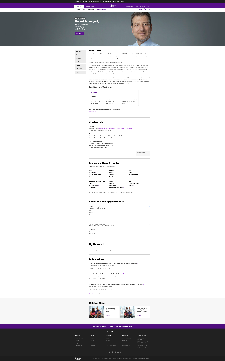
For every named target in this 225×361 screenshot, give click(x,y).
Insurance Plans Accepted (104, 163)
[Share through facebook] (149, 21)
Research (78, 65)
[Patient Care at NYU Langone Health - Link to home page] (112, 5)
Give (147, 6)
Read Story (108, 315)
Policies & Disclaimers (112, 358)
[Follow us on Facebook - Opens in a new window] (109, 352)
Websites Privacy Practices (127, 358)
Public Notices (119, 358)
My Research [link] (96, 244)
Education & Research (90, 6)
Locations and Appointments (106, 201)
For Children (94, 92)
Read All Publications (95, 293)
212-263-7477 (82, 29)
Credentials (78, 54)
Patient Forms (138, 6)
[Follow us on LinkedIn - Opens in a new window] (120, 352)
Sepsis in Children (93, 111)
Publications (79, 68)
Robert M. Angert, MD (101, 9)
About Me (78, 51)
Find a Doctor (91, 9)
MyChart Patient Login (129, 6)
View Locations (79, 33)
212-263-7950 (92, 229)
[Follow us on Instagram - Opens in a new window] (115, 352)
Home (84, 9)
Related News (97, 303)
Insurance (78, 58)
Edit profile (139, 154)
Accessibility (135, 358)
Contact (143, 6)
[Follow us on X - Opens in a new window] (112, 352)
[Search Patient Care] (137, 9)
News (77, 72)
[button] (149, 1)
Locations (78, 61)
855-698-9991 (148, 358)
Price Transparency (105, 358)
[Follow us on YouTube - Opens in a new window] (118, 352)
